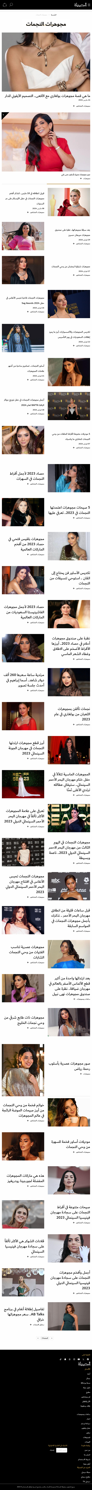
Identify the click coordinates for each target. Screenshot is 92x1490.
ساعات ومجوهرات (83, 1414)
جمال (88, 1378)
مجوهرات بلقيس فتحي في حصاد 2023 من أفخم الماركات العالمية (26, 544)
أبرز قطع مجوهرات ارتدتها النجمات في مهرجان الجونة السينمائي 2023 (26, 748)
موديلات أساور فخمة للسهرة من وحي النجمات (70, 1144)
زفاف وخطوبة (85, 1406)
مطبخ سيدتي (85, 1476)
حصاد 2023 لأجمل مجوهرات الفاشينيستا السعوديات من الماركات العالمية (24, 612)
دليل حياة (86, 1387)
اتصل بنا (87, 1454)
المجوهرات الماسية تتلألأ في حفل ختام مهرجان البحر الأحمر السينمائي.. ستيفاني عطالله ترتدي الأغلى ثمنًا (69, 782)
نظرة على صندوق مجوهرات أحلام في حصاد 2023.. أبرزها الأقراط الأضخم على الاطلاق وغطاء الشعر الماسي (71, 646)
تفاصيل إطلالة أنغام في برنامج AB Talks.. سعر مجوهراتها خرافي (24, 1314)
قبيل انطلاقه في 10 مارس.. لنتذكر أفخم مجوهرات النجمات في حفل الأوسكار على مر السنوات (24, 198)
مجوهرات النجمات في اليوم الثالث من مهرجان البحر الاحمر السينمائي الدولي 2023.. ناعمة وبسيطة (69, 850)
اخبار (88, 1418)
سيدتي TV (86, 1481)
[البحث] (11, 4)
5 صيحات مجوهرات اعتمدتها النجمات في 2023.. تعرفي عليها (69, 510)
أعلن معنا (86, 1464)
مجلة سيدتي (85, 1472)
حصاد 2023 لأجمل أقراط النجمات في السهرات (27, 476)
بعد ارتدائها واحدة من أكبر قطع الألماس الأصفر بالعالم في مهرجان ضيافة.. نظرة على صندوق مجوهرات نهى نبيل (69, 986)
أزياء (88, 1373)
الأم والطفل (86, 1401)
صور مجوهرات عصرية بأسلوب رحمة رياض (69, 1066)
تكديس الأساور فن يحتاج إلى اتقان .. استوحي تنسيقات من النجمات (70, 578)
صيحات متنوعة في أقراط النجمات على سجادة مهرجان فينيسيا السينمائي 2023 (70, 1212)
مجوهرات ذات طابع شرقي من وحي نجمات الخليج (24, 1020)
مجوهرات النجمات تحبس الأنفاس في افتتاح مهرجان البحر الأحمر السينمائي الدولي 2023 (25, 884)
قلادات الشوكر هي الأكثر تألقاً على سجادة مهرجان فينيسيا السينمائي (24, 1246)
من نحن (87, 1450)
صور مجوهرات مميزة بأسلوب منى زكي (75, 174)
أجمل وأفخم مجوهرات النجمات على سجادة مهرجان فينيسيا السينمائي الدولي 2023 (70, 1280)
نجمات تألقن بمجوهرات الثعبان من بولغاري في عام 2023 (72, 714)
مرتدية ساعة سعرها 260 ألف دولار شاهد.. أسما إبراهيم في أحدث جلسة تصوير (24, 680)
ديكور (88, 1432)
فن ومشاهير (85, 1396)
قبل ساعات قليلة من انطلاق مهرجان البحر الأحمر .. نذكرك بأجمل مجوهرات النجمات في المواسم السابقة (70, 918)
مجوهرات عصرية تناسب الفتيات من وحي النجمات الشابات (26, 952)
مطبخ (88, 1392)
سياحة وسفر (85, 1423)
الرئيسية (53, 14)
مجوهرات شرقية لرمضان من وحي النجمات (71, 267)
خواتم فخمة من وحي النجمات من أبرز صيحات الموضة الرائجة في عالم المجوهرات (23, 1110)
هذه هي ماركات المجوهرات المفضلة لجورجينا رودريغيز (25, 1178)
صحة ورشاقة (85, 1383)
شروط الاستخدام (84, 1459)
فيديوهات (86, 1437)
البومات (87, 1441)
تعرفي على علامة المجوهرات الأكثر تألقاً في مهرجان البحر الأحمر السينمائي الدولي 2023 (24, 816)
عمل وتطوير (86, 1428)
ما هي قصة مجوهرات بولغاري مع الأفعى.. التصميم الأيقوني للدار (47, 96)
